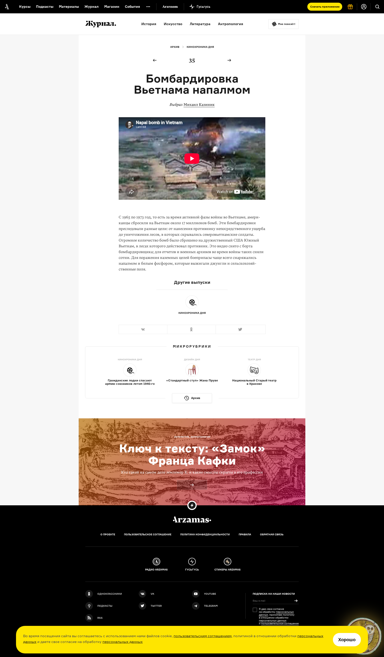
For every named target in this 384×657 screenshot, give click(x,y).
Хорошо (347, 639)
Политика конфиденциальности (205, 534)
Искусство (173, 24)
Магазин (111, 6)
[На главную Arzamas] (6, 6)
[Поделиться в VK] (143, 329)
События (132, 6)
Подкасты (44, 6)
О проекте (107, 534)
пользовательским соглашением (203, 636)
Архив (174, 46)
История (148, 24)
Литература (200, 24)
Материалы (69, 6)
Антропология (230, 24)
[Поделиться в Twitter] (240, 329)
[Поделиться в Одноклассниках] (191, 329)
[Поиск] (377, 6)
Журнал (91, 6)
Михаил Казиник (199, 104)
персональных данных (122, 641)
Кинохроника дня (200, 46)
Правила (245, 534)
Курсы (24, 6)
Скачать (325, 6)
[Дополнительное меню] (148, 6)
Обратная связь (272, 534)
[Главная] (192, 519)
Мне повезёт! (286, 24)
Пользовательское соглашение (147, 534)
